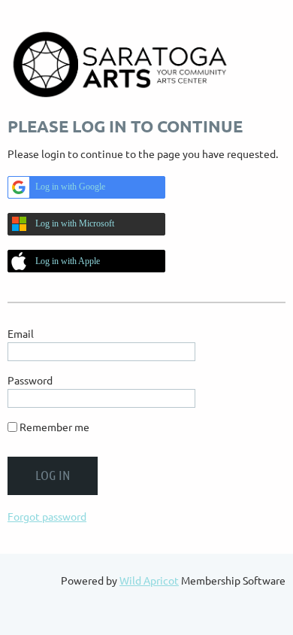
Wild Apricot (149, 580)
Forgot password (47, 516)
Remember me (54, 426)
